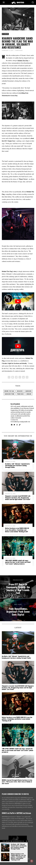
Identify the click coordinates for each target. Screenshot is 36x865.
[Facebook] (9, 377)
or (15, 813)
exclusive (20, 391)
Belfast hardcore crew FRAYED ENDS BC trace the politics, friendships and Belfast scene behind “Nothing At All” (18, 857)
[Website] (20, 425)
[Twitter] (16, 377)
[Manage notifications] (31, 861)
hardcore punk (9, 394)
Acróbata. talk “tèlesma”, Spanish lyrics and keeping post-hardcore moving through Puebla (18, 846)
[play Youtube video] (18, 301)
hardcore (28, 391)
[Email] (27, 377)
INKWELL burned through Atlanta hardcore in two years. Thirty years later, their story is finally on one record (17, 781)
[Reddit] (23, 377)
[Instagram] (17, 425)
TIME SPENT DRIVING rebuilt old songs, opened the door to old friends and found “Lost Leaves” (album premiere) (17, 562)
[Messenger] (12, 377)
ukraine (28, 394)
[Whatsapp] (20, 377)
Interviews (5, 34)
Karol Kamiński (15, 404)
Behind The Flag (9, 391)
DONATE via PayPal (8, 813)
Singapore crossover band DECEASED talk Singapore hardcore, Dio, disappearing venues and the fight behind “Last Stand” (17, 497)
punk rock (20, 394)
